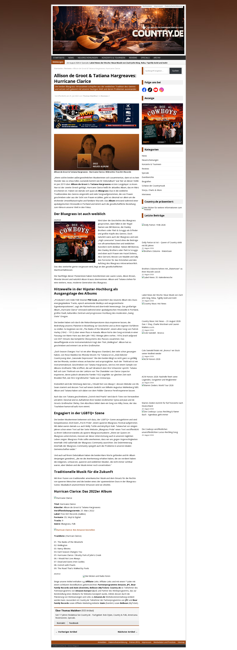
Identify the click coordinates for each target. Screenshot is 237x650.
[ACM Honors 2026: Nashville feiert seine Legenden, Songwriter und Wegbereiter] (162, 366)
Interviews (146, 194)
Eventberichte (148, 177)
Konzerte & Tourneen (113, 57)
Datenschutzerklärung (173, 6)
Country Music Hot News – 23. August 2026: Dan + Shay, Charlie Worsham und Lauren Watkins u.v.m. (161, 324)
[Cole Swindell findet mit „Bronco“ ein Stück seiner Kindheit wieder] (162, 340)
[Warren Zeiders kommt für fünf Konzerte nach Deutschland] (162, 392)
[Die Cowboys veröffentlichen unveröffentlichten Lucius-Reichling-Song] (162, 419)
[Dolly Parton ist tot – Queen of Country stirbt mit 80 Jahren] (162, 232)
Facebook (73, 623)
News (71, 57)
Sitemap (181, 642)
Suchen (175, 70)
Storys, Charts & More (152, 190)
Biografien (146, 181)
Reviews (133, 57)
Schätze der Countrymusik (153, 185)
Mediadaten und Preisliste (165, 642)
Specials (145, 57)
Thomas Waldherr (90, 96)
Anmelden (102, 642)
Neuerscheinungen (88, 57)
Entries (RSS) (134, 642)
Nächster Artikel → (128, 631)
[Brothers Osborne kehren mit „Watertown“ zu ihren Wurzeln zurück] (162, 258)
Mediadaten (147, 6)
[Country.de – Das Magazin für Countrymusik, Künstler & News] (118, 30)
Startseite (58, 57)
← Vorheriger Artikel (66, 631)
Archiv (157, 57)
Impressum (158, 6)
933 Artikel (87, 610)
